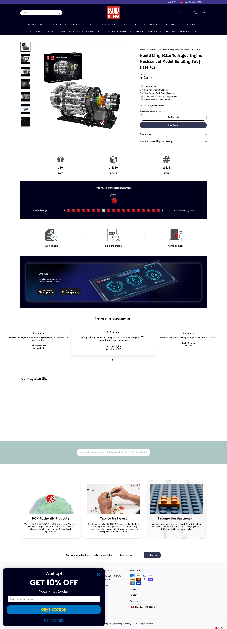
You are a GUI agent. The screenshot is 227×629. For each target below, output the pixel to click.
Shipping (143, 111)
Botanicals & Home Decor (80, 31)
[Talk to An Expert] (113, 499)
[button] (221, 628)
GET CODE (54, 609)
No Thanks (54, 620)
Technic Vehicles (66, 24)
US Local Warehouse (181, 31)
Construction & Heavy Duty (107, 24)
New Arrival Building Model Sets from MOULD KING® (179, 50)
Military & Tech (42, 31)
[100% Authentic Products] (50, 499)
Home (142, 50)
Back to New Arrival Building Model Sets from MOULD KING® (115, 452)
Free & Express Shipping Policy (156, 141)
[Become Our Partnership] (176, 499)
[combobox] (41, 12)
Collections (152, 50)
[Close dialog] (98, 574)
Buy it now (173, 125)
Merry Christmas (148, 31)
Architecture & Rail (181, 24)
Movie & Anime (118, 31)
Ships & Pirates (147, 24)
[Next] (25, 138)
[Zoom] (82, 90)
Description (146, 134)
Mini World (37, 24)
